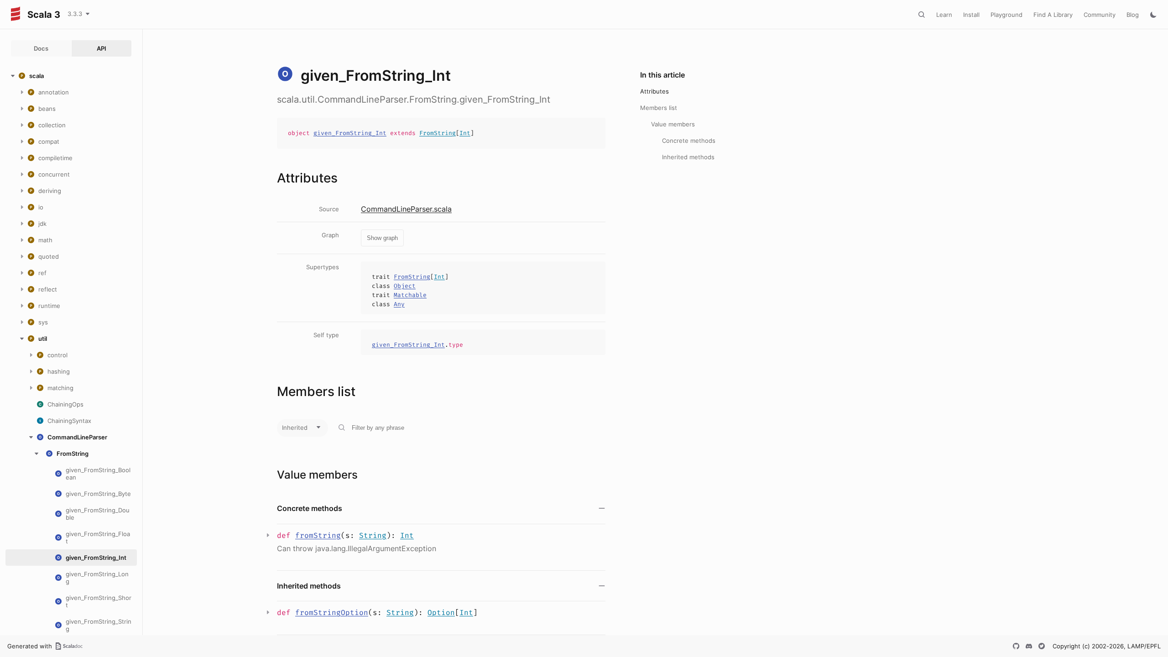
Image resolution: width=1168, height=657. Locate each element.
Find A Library (1053, 14)
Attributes (654, 91)
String (372, 535)
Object (405, 286)
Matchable (410, 295)
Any (399, 304)
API (101, 48)
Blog (1132, 14)
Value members (673, 124)
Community (1100, 14)
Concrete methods (688, 140)
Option (441, 612)
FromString (437, 133)
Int (464, 133)
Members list (658, 107)
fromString (318, 535)
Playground (1006, 14)
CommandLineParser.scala (406, 209)
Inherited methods (688, 157)
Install (971, 14)
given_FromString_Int (349, 133)
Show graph (382, 238)
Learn (944, 14)
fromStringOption (331, 612)
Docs (41, 48)
